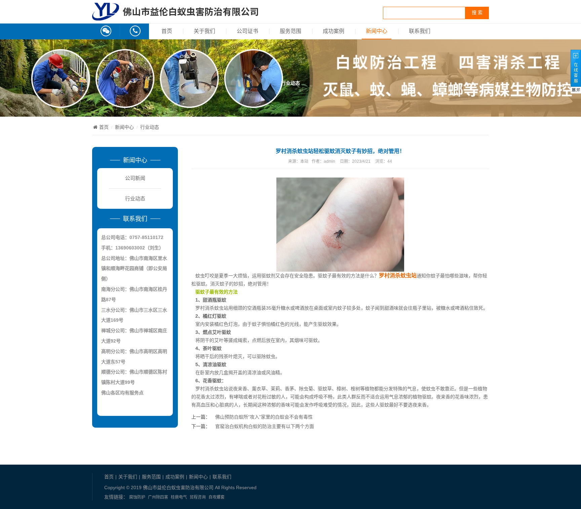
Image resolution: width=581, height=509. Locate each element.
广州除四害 (158, 497)
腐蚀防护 (137, 497)
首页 (166, 31)
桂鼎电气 (179, 497)
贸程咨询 (198, 497)
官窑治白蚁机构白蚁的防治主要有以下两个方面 (264, 426)
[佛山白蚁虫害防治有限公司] (175, 16)
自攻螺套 (216, 497)
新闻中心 (376, 31)
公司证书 (247, 31)
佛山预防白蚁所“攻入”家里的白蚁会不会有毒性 (264, 417)
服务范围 (290, 31)
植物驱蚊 (422, 396)
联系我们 (419, 31)
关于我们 (204, 31)
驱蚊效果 (327, 324)
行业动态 (149, 127)
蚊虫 (270, 356)
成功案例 (333, 31)
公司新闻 (135, 178)
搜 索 (477, 12)
